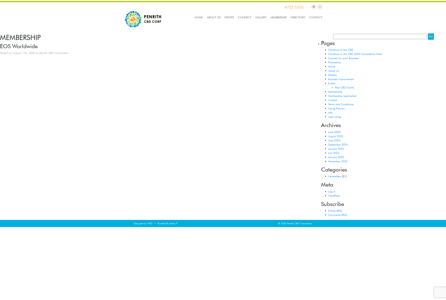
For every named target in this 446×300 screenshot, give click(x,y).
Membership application (342, 96)
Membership (279, 17)
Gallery (260, 17)
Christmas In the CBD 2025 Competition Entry (355, 54)
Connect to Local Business (343, 58)
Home (199, 17)
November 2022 (338, 161)
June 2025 (334, 140)
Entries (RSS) (335, 210)
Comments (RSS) (337, 215)
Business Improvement (341, 79)
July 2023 (333, 153)
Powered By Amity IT (167, 223)
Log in (331, 191)
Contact (315, 17)
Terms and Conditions (340, 104)
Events (229, 17)
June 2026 (334, 132)
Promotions (334, 62)
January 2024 (336, 148)
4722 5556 (294, 7)
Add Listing (334, 116)
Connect (244, 17)
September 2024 (338, 144)
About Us (214, 17)
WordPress (334, 195)
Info (330, 112)
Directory (298, 17)
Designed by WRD (143, 223)
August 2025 (335, 136)
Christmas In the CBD (340, 49)
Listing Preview (336, 108)
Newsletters (334, 176)
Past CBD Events (344, 87)
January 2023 (336, 157)
